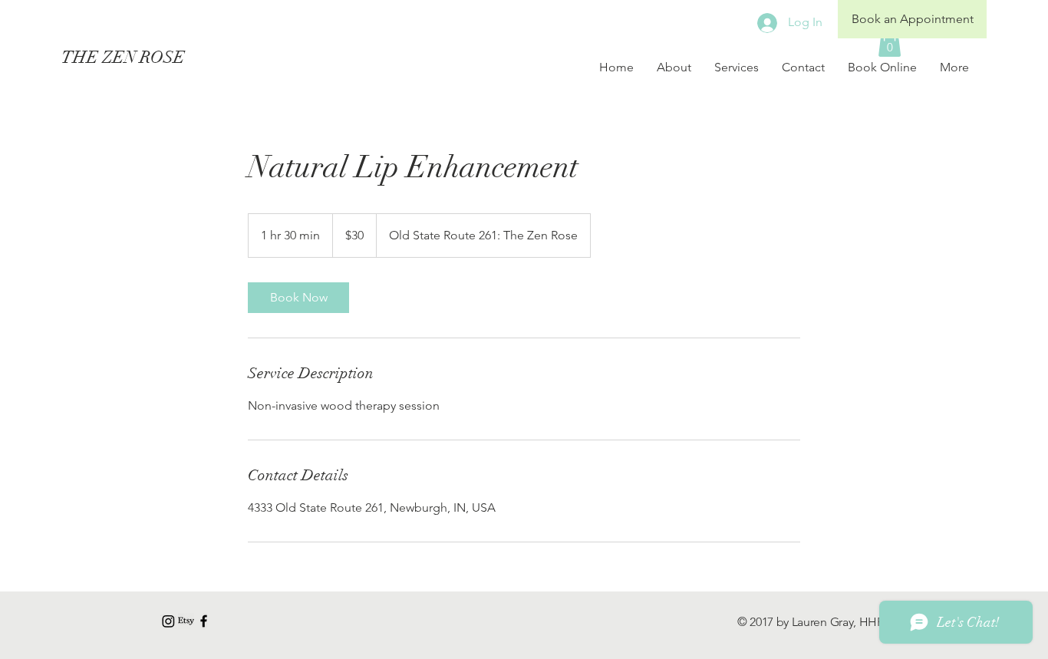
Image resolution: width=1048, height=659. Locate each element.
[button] (889, 42)
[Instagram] (168, 621)
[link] (298, 297)
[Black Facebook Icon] (204, 621)
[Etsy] (186, 621)
